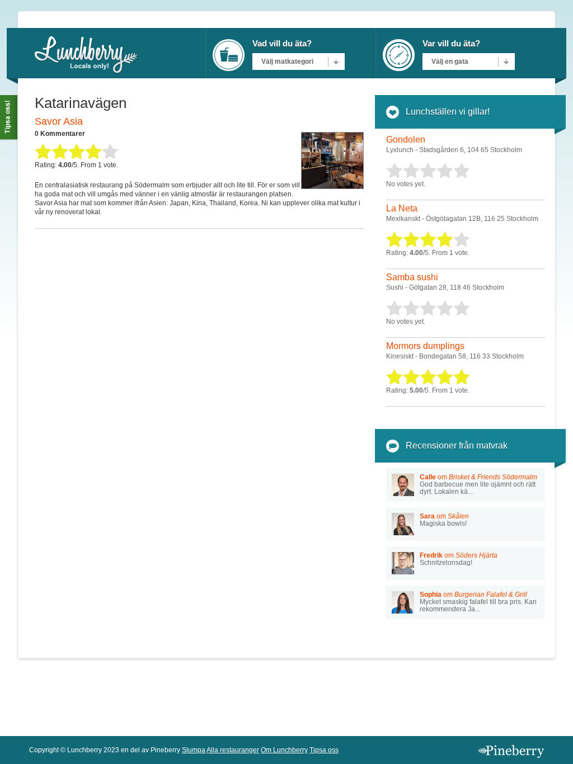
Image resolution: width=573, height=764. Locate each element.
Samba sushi (412, 277)
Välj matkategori (287, 61)
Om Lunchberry (284, 750)
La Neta (401, 208)
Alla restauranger (232, 750)
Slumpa (193, 750)
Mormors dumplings (425, 346)
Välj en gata (449, 61)
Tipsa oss (324, 750)
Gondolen (405, 139)
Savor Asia (59, 121)
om (478, 484)
